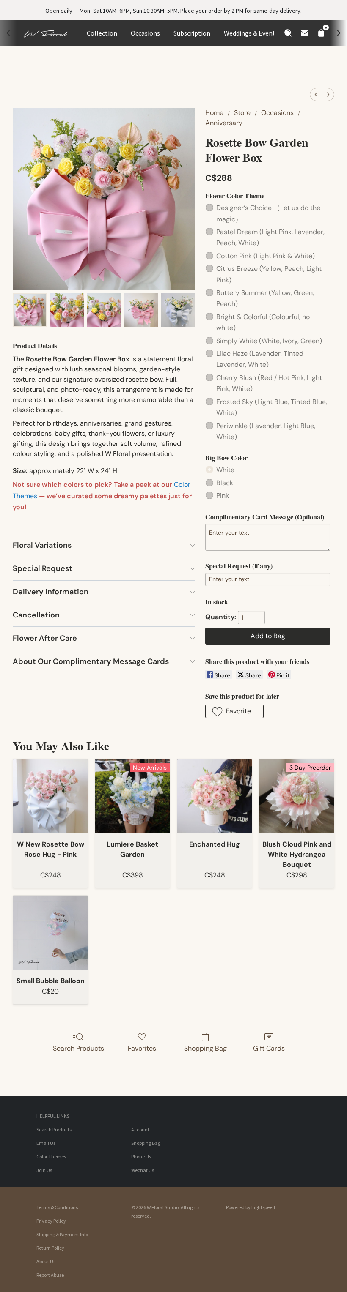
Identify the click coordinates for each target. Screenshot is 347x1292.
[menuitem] (316, 94)
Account (140, 1129)
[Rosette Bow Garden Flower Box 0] (30, 310)
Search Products (78, 1048)
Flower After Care (45, 638)
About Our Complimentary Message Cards (91, 661)
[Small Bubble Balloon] (50, 933)
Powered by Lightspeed (250, 1207)
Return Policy (50, 1248)
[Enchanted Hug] (214, 796)
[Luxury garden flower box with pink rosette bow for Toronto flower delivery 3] (141, 310)
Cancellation (36, 615)
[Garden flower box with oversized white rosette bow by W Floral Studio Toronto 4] (178, 310)
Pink (222, 495)
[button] (234, 711)
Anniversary (223, 122)
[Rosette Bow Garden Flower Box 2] (104, 310)
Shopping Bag (205, 1048)
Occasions (145, 33)
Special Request (42, 568)
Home (214, 112)
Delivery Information (50, 592)
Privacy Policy (51, 1221)
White (225, 469)
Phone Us (141, 1156)
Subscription (192, 33)
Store (242, 112)
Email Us (45, 1143)
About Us (45, 1261)
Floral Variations (42, 545)
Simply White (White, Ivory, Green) (269, 340)
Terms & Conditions (57, 1207)
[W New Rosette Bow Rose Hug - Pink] (50, 796)
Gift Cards (269, 1048)
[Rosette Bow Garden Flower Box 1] (67, 310)
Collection (102, 33)
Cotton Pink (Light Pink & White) (265, 255)
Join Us (44, 1170)
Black (224, 482)
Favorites (142, 1048)
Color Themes (51, 1156)
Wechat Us (142, 1170)
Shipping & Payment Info (62, 1234)
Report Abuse (50, 1275)
